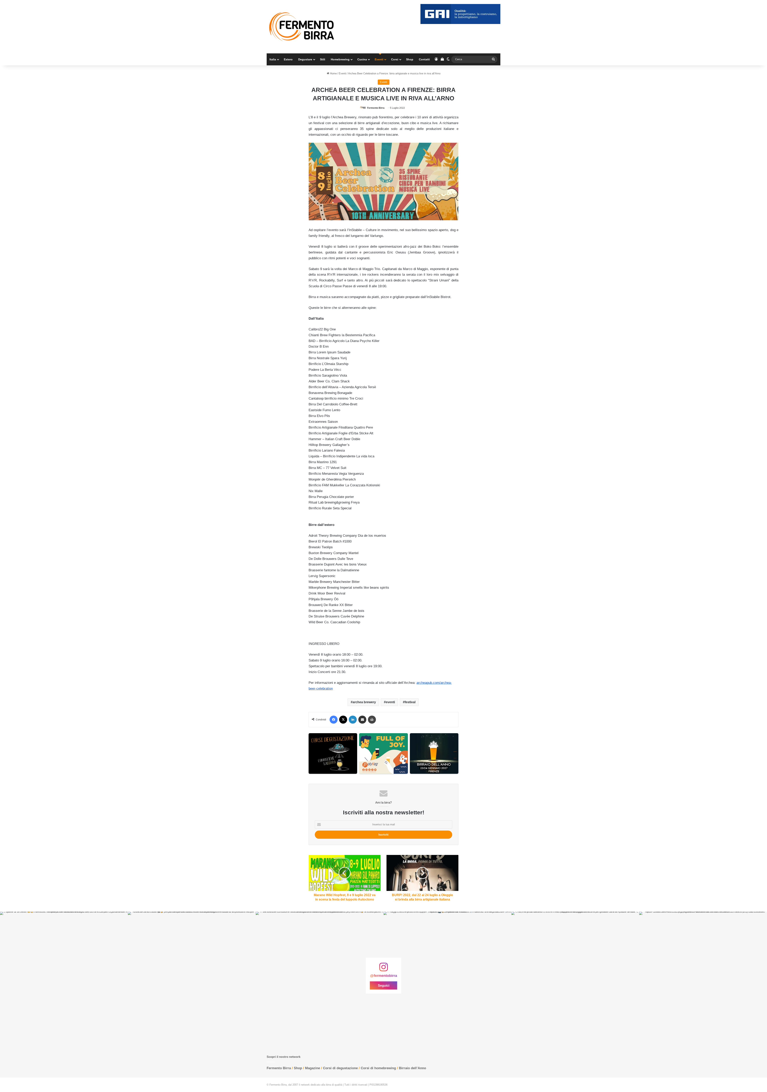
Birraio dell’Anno (412, 1068)
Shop (409, 59)
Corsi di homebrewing (378, 1068)
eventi (390, 702)
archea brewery (364, 702)
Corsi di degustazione (340, 1068)
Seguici (383, 985)
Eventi (379, 59)
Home (333, 73)
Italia (272, 59)
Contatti (424, 59)
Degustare (305, 59)
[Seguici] (383, 969)
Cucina (362, 59)
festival (410, 702)
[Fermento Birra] (302, 26)
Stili (322, 59)
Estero (288, 59)
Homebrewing (340, 59)
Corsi (394, 59)
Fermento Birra (375, 108)
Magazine (312, 1068)
